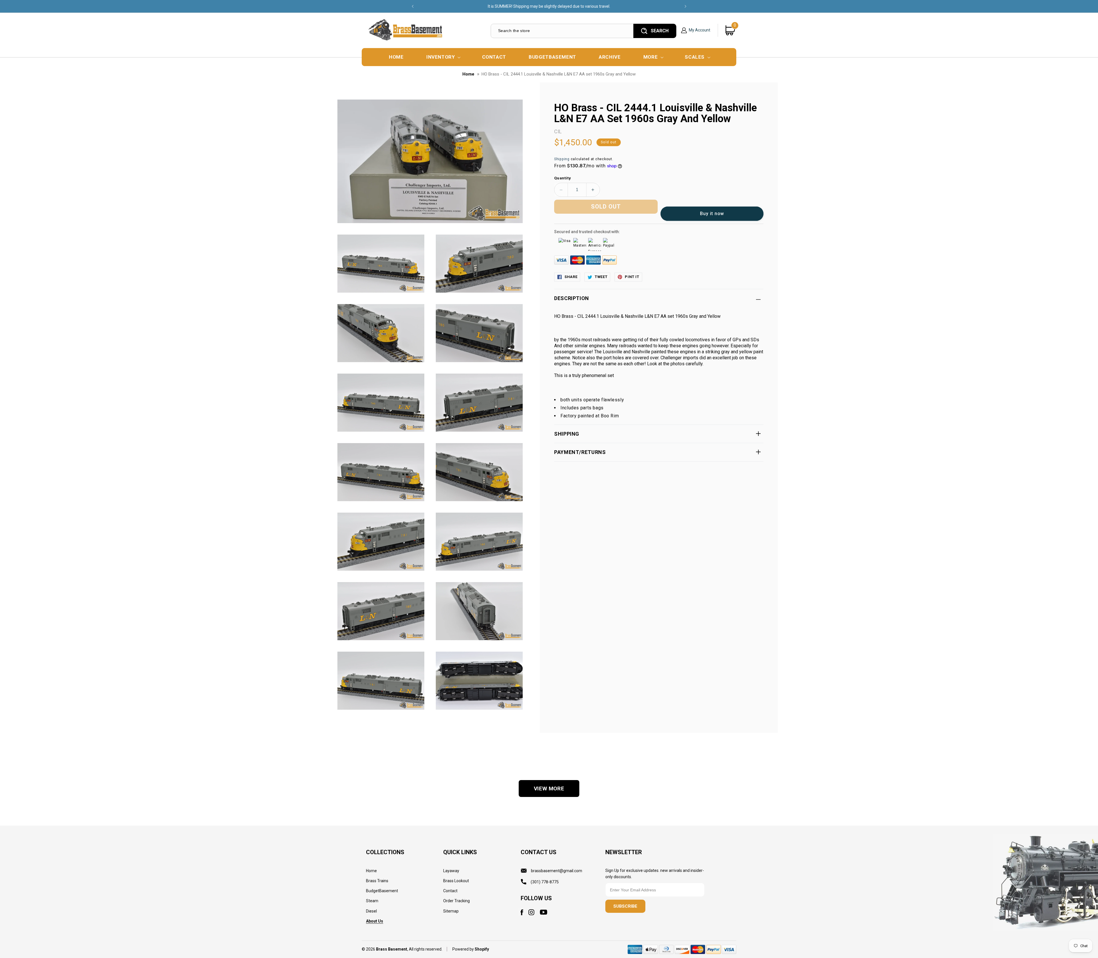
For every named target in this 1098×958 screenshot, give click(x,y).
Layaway (451, 870)
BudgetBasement (382, 891)
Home (468, 74)
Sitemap (451, 911)
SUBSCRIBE (625, 906)
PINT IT (632, 277)
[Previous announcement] (412, 6)
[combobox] (561, 30)
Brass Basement (391, 949)
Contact (450, 891)
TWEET (601, 277)
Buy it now (712, 213)
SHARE (570, 277)
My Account (699, 30)
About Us (374, 921)
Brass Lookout (456, 880)
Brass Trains (377, 880)
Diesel (371, 911)
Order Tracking (456, 901)
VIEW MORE (549, 788)
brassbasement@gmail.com (556, 870)
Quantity (562, 178)
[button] (443, 57)
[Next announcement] (685, 6)
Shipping (562, 159)
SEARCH (660, 30)
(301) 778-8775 (545, 882)
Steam (372, 901)
